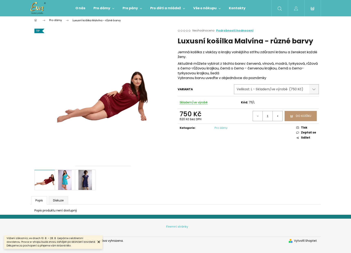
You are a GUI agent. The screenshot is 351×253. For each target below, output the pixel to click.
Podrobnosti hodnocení (234, 31)
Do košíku (303, 116)
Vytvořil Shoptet (305, 241)
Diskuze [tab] (58, 200)
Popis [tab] (39, 200)
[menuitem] (80, 8)
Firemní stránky (177, 227)
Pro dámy (221, 128)
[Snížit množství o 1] (258, 116)
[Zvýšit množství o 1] (277, 116)
